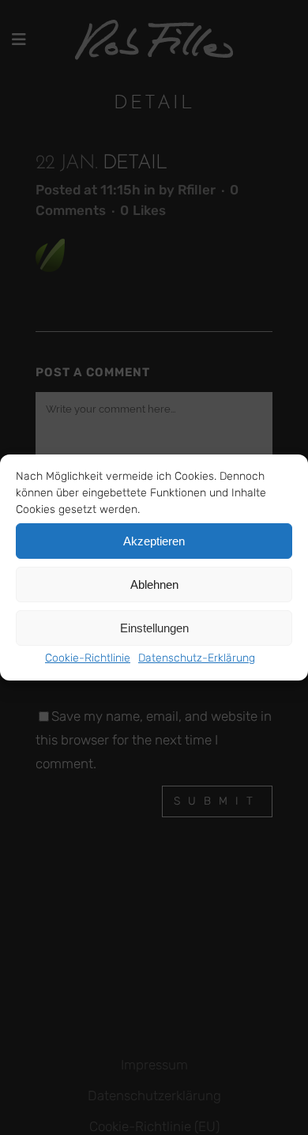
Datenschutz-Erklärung (196, 658)
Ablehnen (154, 584)
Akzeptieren (154, 541)
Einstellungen (154, 628)
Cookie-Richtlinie (87, 658)
